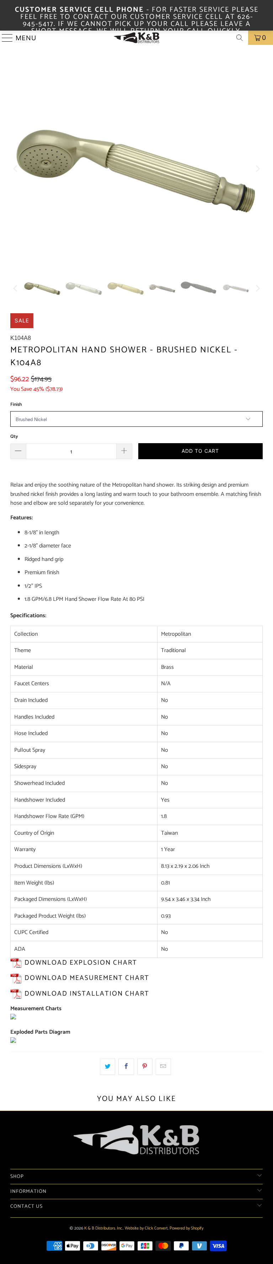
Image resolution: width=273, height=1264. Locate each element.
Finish (16, 404)
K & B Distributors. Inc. (103, 1228)
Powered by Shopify (186, 1228)
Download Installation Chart (87, 993)
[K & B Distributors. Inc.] (136, 38)
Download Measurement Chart (87, 978)
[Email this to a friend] (163, 1067)
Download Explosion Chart (81, 962)
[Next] (257, 168)
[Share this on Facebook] (126, 1067)
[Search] (239, 38)
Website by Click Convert (146, 1228)
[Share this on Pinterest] (144, 1067)
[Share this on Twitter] (107, 1067)
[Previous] (15, 168)
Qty (14, 436)
